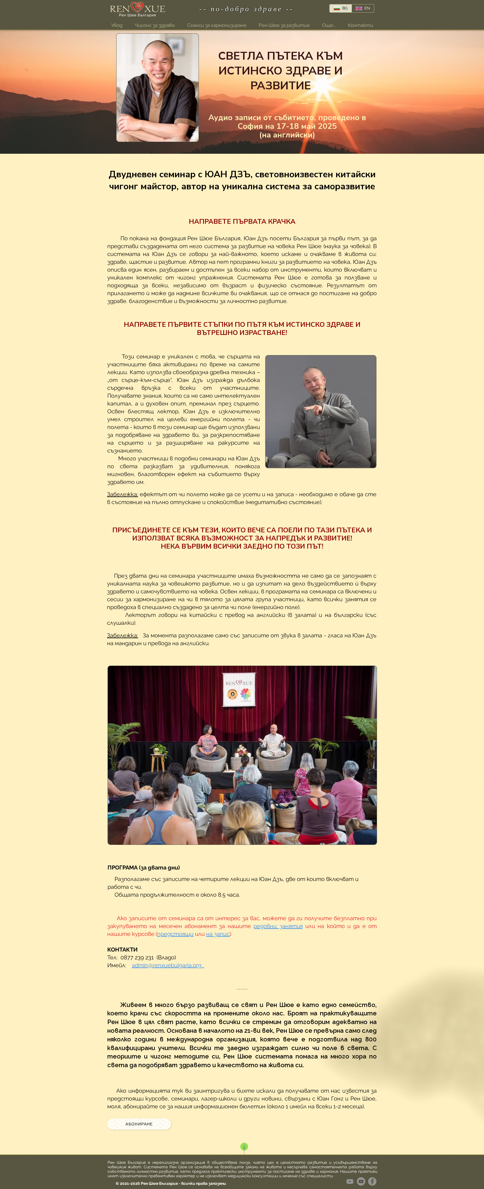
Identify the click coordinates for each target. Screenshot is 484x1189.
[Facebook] (372, 1181)
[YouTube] (361, 1181)
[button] (329, 25)
